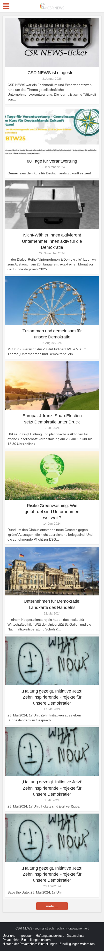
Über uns (9, 935)
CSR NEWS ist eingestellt (52, 72)
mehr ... (52, 906)
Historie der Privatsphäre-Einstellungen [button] (30, 944)
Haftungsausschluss (50, 935)
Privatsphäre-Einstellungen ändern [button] (27, 940)
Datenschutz (75, 935)
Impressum (25, 935)
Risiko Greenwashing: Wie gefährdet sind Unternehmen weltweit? (52, 511)
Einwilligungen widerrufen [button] (77, 944)
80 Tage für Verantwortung (52, 161)
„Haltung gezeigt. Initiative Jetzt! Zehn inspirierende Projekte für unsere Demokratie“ (52, 697)
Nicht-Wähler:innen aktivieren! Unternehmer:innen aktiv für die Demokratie (52, 241)
